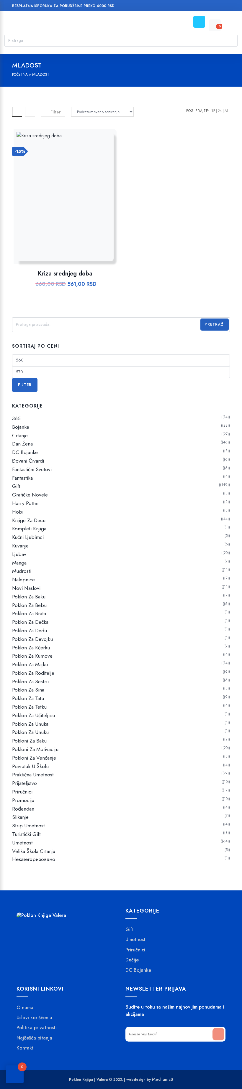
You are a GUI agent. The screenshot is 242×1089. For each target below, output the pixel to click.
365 (16, 418)
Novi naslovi (26, 588)
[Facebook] (192, 6)
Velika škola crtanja (33, 851)
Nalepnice (23, 579)
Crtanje (20, 435)
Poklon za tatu (28, 698)
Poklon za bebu (29, 605)
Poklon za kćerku (31, 647)
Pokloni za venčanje (34, 758)
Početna (20, 74)
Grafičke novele (30, 495)
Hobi (17, 512)
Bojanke (20, 427)
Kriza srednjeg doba (65, 273)
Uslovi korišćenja (34, 1017)
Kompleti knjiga (29, 528)
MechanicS (162, 1079)
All (227, 110)
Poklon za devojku (32, 639)
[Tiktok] (226, 6)
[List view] (30, 112)
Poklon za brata (29, 613)
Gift (16, 486)
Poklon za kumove (32, 656)
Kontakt (25, 1048)
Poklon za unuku (30, 732)
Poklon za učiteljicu (33, 715)
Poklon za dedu (29, 630)
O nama (25, 1007)
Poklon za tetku (29, 707)
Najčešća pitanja (34, 1038)
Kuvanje (20, 546)
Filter (25, 384)
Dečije (132, 960)
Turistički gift (26, 834)
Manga (19, 563)
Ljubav (19, 554)
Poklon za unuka (30, 724)
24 (220, 110)
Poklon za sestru (30, 681)
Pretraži (215, 324)
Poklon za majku (30, 664)
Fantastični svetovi (32, 469)
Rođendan (23, 809)
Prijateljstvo (24, 783)
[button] (79, 202)
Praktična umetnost (33, 774)
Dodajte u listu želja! (64, 202)
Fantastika (22, 478)
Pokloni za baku (29, 741)
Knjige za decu (28, 520)
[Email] (215, 6)
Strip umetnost (28, 825)
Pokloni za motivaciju (35, 749)
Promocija (23, 800)
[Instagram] (204, 6)
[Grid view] (17, 112)
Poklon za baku (28, 596)
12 (213, 110)
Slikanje (20, 817)
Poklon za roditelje (33, 673)
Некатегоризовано (33, 859)
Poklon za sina (28, 690)
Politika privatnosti (37, 1027)
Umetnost (22, 843)
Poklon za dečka (30, 622)
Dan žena (22, 444)
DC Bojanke (25, 452)
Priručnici (22, 792)
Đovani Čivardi (28, 461)
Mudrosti (21, 571)
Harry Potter (25, 503)
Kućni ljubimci (28, 537)
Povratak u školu (30, 766)
